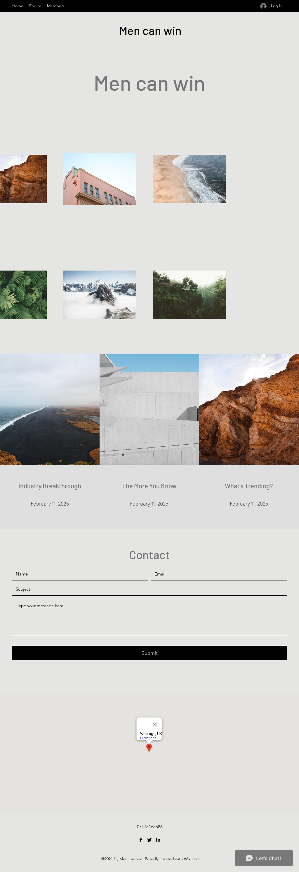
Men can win (150, 30)
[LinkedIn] (158, 840)
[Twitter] (149, 840)
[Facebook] (141, 840)
